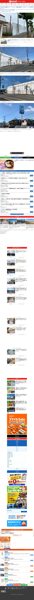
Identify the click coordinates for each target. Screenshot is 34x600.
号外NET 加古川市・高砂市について (17, 588)
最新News (6, 4)
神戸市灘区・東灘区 (9, 453)
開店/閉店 (11, 4)
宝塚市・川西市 (9, 460)
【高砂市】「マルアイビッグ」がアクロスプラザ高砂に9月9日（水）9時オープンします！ (21, 251)
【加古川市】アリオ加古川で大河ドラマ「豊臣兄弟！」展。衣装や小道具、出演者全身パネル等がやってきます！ (21, 388)
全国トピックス (2, 4)
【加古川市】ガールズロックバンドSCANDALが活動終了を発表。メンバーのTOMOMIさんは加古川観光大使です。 (21, 270)
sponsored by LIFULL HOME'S (29, 549)
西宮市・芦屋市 (9, 461)
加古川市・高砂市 (21, 1)
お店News (15, 4)
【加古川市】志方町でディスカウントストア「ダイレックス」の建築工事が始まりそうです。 (21, 350)
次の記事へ (28, 155)
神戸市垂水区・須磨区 (10, 456)
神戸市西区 (8, 457)
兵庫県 (13, 10)
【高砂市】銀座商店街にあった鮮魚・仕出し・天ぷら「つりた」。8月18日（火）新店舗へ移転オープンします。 (21, 329)
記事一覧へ (17, 155)
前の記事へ (6, 155)
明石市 (8, 465)
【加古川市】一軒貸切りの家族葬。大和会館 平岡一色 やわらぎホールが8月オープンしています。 (21, 395)
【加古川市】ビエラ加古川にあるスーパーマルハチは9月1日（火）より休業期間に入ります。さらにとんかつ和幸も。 (21, 298)
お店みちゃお (19, 4)
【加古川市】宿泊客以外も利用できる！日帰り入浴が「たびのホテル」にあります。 (21, 319)
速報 (29, 4)
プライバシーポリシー (9, 588)
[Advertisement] (17, 241)
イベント (26, 4)
